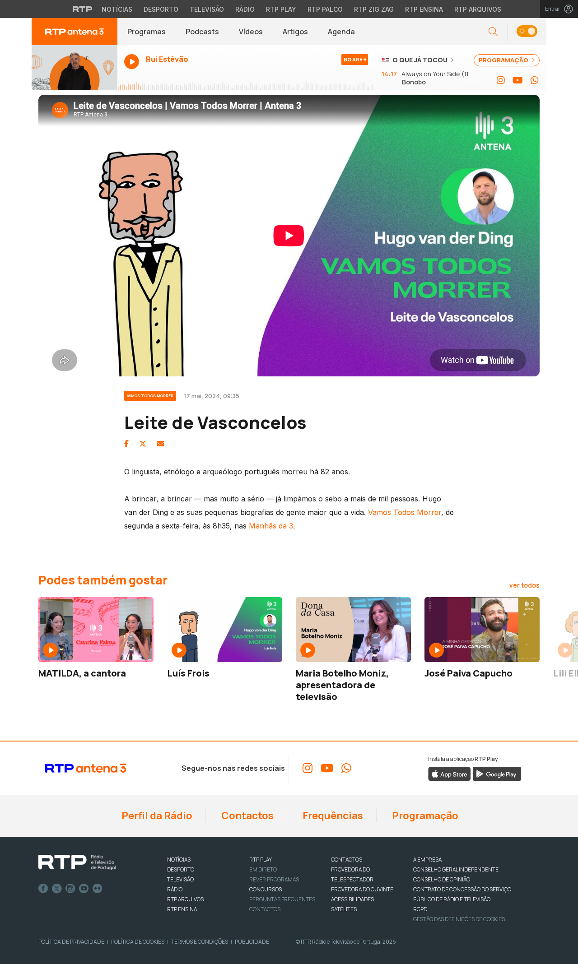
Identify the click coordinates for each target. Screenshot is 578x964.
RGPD (420, 909)
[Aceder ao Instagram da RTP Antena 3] (501, 80)
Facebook (43, 889)
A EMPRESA (427, 859)
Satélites (344, 909)
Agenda (341, 32)
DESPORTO (180, 869)
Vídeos (251, 32)
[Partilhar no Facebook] (126, 444)
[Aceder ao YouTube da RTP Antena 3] (518, 80)
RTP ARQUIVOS (185, 899)
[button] (526, 32)
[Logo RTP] (77, 862)
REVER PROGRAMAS (274, 879)
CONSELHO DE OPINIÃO (441, 879)
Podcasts (202, 32)
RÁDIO (174, 889)
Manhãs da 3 (271, 525)
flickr (98, 889)
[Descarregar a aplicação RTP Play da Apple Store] (449, 773)
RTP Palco (325, 9)
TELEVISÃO (180, 879)
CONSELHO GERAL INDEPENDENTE (456, 869)
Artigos (295, 32)
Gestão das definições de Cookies (459, 919)
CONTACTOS (346, 859)
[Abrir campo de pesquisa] (493, 32)
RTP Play (281, 9)
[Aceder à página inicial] (74, 31)
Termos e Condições (199, 941)
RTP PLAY (260, 859)
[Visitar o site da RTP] (83, 9)
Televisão (207, 9)
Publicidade (252, 941)
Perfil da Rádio (156, 815)
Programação (424, 815)
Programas (146, 32)
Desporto (161, 9)
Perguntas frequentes (282, 899)
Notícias (117, 9)
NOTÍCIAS (179, 859)
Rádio (245, 9)
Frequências (332, 815)
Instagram (70, 889)
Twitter (57, 889)
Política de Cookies (137, 941)
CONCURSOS (265, 889)
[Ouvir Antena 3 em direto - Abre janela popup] (74, 67)
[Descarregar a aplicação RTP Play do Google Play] (497, 773)
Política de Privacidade (71, 941)
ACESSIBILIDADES (352, 899)
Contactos (246, 815)
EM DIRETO (263, 869)
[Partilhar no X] (142, 444)
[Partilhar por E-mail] (160, 444)
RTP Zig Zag (374, 9)
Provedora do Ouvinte (362, 889)
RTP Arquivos (477, 9)
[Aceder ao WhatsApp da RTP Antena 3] (535, 80)
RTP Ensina (424, 9)
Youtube (84, 889)
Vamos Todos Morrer (404, 512)
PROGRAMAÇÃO (504, 60)
